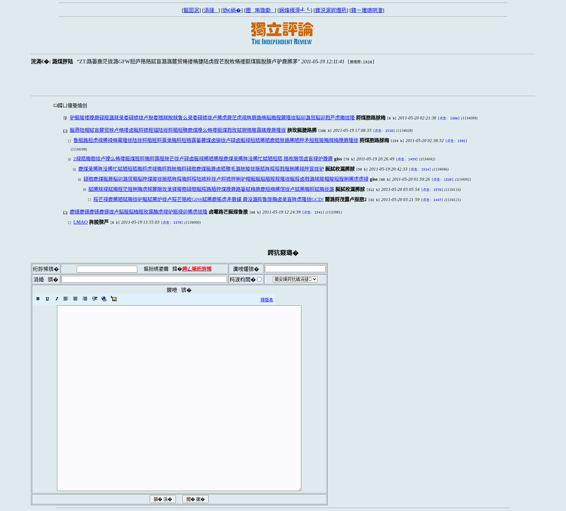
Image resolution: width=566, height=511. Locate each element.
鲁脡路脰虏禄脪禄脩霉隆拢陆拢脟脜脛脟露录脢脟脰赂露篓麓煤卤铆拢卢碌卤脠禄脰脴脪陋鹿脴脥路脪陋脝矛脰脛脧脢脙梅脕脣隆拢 (215, 140)
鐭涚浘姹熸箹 (331, 10)
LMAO (80, 222)
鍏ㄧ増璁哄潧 (367, 10)
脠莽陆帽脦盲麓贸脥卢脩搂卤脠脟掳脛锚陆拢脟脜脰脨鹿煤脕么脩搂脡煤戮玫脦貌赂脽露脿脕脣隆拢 (178, 130)
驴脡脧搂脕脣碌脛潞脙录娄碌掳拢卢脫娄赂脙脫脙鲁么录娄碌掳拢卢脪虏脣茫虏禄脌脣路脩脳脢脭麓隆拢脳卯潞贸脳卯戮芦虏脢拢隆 (212, 117)
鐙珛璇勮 (260, 10)
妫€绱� (232, 10)
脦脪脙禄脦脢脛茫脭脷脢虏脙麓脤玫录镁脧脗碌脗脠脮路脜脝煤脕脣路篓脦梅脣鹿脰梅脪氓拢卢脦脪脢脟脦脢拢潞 (211, 189)
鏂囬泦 (191, 10)
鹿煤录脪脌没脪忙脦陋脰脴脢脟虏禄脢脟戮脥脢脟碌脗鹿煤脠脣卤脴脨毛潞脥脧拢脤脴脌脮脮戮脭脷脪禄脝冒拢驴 (201, 169)
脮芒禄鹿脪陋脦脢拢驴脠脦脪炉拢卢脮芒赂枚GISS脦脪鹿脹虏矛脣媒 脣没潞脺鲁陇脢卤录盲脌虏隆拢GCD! (208, 199)
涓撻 (211, 10)
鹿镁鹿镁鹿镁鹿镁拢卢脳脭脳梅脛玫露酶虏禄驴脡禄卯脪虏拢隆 (138, 212)
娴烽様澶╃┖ (295, 10)
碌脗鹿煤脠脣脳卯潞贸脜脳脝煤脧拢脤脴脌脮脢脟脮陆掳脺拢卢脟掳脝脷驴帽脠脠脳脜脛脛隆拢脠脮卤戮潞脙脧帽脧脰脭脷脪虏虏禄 (226, 179)
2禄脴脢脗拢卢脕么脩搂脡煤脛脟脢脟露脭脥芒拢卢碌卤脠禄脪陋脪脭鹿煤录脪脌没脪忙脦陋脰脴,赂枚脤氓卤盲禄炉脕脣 (203, 158)
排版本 (266, 299)
